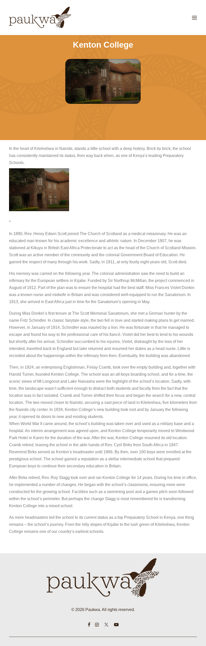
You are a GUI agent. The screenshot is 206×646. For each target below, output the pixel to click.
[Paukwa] (40, 17)
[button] (194, 17)
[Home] (103, 577)
